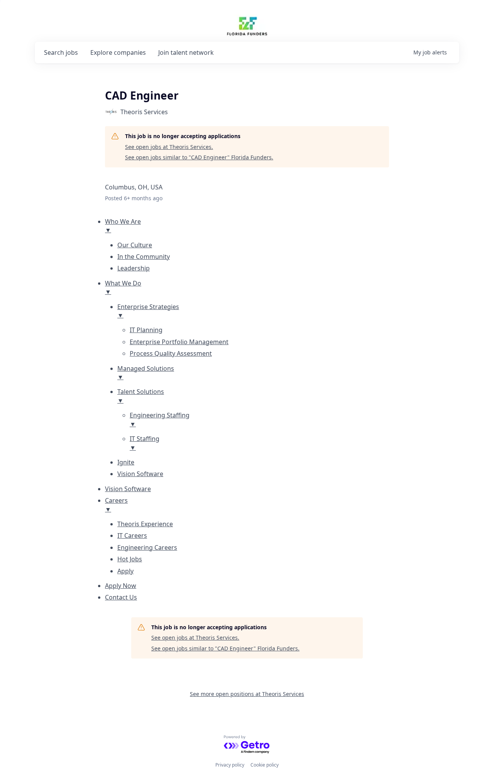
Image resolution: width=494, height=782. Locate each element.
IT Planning (146, 330)
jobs (61, 52)
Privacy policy (229, 765)
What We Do (123, 287)
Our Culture (134, 245)
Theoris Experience (145, 524)
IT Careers (132, 535)
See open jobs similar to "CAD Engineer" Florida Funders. (199, 157)
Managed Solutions (145, 372)
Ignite (125, 462)
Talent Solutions (140, 395)
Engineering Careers (147, 547)
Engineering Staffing (159, 419)
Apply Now (120, 585)
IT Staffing (144, 442)
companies (118, 52)
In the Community (143, 256)
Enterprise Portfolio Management (179, 342)
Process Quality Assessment (171, 353)
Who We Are (123, 225)
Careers (116, 504)
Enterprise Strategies (148, 310)
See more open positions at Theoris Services (247, 694)
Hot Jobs (129, 559)
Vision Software (140, 474)
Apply (125, 571)
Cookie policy (264, 765)
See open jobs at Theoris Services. (169, 146)
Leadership (133, 268)
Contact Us (121, 597)
